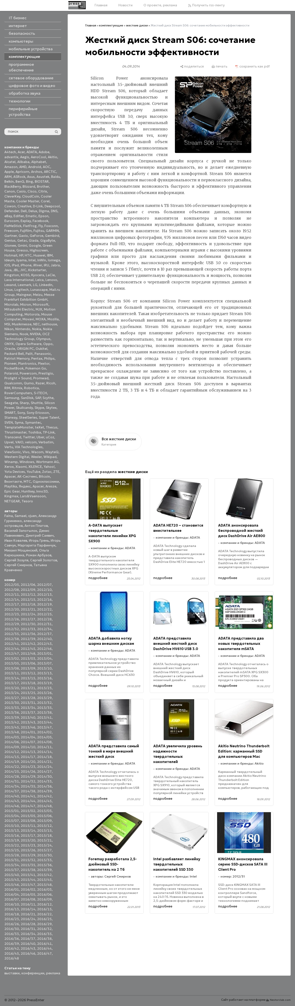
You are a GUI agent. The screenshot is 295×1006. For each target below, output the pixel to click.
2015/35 (28, 865)
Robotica (31, 388)
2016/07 (11, 899)
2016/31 (28, 929)
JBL (16, 270)
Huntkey (28, 491)
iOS (7, 265)
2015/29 (28, 855)
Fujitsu (38, 231)
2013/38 (44, 712)
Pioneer (10, 363)
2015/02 (28, 811)
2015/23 (28, 845)
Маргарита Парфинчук (36, 545)
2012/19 (44, 604)
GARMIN (52, 231)
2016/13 (11, 909)
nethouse (49, 324)
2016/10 (11, 904)
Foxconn (51, 226)
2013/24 (11, 693)
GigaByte (47, 240)
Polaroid (11, 373)
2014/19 (11, 762)
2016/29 (44, 924)
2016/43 (28, 948)
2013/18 (28, 683)
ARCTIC (50, 172)
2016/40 (28, 944)
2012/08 (11, 590)
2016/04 (11, 894)
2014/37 (11, 791)
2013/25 (28, 693)
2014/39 (44, 791)
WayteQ (52, 452)
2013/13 (44, 673)
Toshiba (34, 432)
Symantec (33, 422)
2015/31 (11, 860)
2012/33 (28, 629)
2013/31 (28, 703)
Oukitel (41, 349)
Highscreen (39, 250)
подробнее (97, 578)
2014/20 (28, 762)
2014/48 (44, 806)
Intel (32, 260)
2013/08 (11, 668)
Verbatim (45, 442)
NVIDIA (35, 334)
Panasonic (43, 354)
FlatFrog (30, 226)
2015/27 (44, 850)
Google (35, 245)
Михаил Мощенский (20, 550)
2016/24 (28, 919)
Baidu (55, 177)
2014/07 (28, 742)
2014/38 (28, 791)
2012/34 (44, 629)
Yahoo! (49, 467)
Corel (45, 201)
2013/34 (28, 708)
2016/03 (44, 889)
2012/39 (28, 639)
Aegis (24, 157)
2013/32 (44, 703)
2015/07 (11, 821)
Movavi (28, 319)
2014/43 (11, 801)
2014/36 (44, 786)
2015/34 (11, 865)
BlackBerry (12, 186)
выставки (12, 973)
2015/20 (28, 840)
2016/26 (11, 924)
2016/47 (44, 953)
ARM (8, 177)
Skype (39, 408)
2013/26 (44, 693)
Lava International (19, 280)
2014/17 (28, 757)
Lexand (10, 285)
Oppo (48, 344)
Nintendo (22, 329)
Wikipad (50, 457)
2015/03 (44, 811)
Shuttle (37, 403)
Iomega (54, 260)
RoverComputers (18, 393)
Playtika (10, 486)
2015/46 (11, 885)
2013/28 (28, 698)
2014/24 (44, 767)
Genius (10, 240)
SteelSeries (28, 417)
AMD (22, 167)
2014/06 (11, 742)
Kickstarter (37, 270)
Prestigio (45, 373)
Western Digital (16, 457)
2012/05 (11, 585)
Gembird (52, 236)
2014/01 (28, 732)
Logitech (21, 290)
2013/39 (11, 717)
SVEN (8, 422)
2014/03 (11, 737)
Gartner (10, 236)
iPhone (26, 265)
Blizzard (28, 186)
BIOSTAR (42, 181)
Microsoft (40, 304)
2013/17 (11, 683)
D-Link (38, 206)
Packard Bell (14, 354)
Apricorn (22, 172)
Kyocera (37, 275)
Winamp (11, 462)
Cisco (32, 191)
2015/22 (11, 845)
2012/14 (11, 599)
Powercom (28, 373)
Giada (33, 240)
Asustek (42, 177)
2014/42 (44, 796)
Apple (9, 172)
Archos (36, 172)
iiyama (21, 260)
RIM (7, 388)
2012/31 (44, 624)
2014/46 (11, 806)
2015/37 (11, 870)
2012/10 (44, 590)
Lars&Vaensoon (33, 496)
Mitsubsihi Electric (19, 309)
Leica (39, 280)
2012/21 (28, 609)
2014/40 (11, 796)
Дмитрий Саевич (40, 535)
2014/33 (44, 781)
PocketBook (14, 368)
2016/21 (28, 914)
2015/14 (28, 830)
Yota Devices (14, 472)
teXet (39, 427)
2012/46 (44, 649)
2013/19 (44, 683)
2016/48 (11, 958)
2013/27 (11, 698)
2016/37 (28, 939)
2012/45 (28, 649)
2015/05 (28, 816)
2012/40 (44, 639)
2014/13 (28, 752)
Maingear (23, 295)
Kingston (11, 275)
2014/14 (44, 752)
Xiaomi (21, 467)
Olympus (43, 339)
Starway (10, 417)
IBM (50, 255)
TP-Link (49, 432)
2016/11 (28, 904)
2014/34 (11, 786)
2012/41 (11, 644)
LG (35, 285)
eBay (8, 216)
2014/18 (44, 757)
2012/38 (11, 639)
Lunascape (39, 290)
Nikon (9, 329)
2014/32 (28, 781)
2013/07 (44, 663)
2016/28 (28, 924)
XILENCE (35, 467)
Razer (40, 383)
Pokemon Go (35, 368)
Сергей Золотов (43, 560)
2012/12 (28, 594)
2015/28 (11, 855)
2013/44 (44, 722)
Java (8, 270)
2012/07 (44, 585)
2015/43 (11, 880)
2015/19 (11, 840)
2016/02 (28, 889)
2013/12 (28, 673)
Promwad (40, 378)
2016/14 (28, 909)
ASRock (19, 177)
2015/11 (28, 826)
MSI (7, 324)
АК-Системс (27, 476)
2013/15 (28, 678)
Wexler (36, 457)
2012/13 (44, 594)
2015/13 (11, 830)
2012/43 (44, 644)
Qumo (29, 383)
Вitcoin (44, 476)
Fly (40, 226)
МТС (27, 481)
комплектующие (111, 25)
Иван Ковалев (15, 540)
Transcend (12, 437)
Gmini (22, 245)
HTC (28, 255)
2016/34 (28, 934)
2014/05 (44, 737)
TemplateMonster (18, 427)
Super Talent (49, 417)
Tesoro (27, 501)
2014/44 (28, 801)
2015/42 (44, 875)
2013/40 (28, 717)
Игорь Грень (39, 540)
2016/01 (11, 889)
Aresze (50, 486)
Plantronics (27, 363)
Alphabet (38, 162)
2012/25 (44, 614)
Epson (43, 216)
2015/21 (44, 840)
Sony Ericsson (38, 413)
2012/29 (11, 624)
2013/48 (11, 732)
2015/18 (44, 835)
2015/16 (11, 835)
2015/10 (11, 826)
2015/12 (44, 826)
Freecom (11, 231)
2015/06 (44, 816)
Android (34, 167)
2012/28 (44, 619)
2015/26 (28, 850)
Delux (32, 211)
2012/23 (11, 614)
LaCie (50, 275)
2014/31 (11, 781)
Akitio (52, 157)
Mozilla (53, 319)
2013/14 (11, 678)
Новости (125, 5)
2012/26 (11, 619)
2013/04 (44, 658)
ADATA (31, 152)
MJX (39, 309)
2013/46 (28, 727)
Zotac (47, 472)
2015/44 (28, 880)
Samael (20, 516)
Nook (24, 334)
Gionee (10, 245)
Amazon (10, 167)
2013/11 (11, 673)
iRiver (37, 265)
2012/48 (28, 653)
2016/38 (44, 939)
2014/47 (28, 806)
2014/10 (28, 747)
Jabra (55, 265)
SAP (38, 398)
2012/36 (28, 634)
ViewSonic (12, 452)
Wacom (37, 452)
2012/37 (44, 634)
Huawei (39, 255)
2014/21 (44, 762)
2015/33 (44, 860)
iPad (15, 265)
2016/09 (44, 899)
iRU (46, 265)
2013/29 (44, 698)
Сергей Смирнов (18, 565)
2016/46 (28, 953)
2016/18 (11, 914)
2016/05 (28, 894)
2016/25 (44, 919)
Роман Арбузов (38, 555)
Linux (8, 290)
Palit (29, 354)
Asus (31, 177)
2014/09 (11, 747)
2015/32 (28, 860)
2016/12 (44, 904)
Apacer (38, 486)
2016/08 (28, 899)
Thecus (51, 427)
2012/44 (11, 649)
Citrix (42, 191)
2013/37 (28, 712)
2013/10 (44, 668)
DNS (54, 211)
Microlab (11, 304)
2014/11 (44, 747)
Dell (24, 211)
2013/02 (11, 658)
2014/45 (44, 801)
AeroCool (38, 157)
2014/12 (11, 752)
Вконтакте (13, 481)
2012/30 (28, 624)
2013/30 (11, 703)
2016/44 (44, 948)
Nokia (36, 329)
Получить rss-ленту (208, 5)
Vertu (8, 447)
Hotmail (10, 255)
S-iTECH (40, 393)
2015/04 (11, 816)
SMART (10, 413)
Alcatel (10, 162)
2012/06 (28, 585)
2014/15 (11, 757)
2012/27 (28, 619)
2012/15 (28, 599)
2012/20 (11, 609)
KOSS (25, 275)
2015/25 (11, 850)
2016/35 (44, 934)
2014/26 (28, 771)
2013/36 (11, 712)
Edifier (19, 216)
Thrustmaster (15, 432)
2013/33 (11, 708)
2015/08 (28, 821)
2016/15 (44, 909)
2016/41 (44, 944)
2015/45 (44, 880)
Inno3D (42, 491)
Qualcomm (13, 383)
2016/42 (11, 948)
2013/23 (44, 688)
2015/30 (44, 855)
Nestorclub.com (280, 999)
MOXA (41, 319)
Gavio (23, 236)
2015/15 (44, 830)
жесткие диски (137, 25)
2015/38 (28, 870)
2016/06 (44, 894)
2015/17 (28, 835)
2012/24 (28, 614)
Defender (11, 211)
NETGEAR (12, 501)
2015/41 (28, 875)
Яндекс (25, 486)
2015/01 (11, 811)
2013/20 (11, 688)
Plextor (43, 363)
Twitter (29, 437)
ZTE (56, 472)
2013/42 (11, 722)
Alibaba (23, 162)
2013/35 (44, 708)
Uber (40, 437)
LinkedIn (45, 285)
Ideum (9, 260)
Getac (22, 240)
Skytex (51, 408)
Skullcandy (24, 408)
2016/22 (44, 914)
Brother (43, 186)
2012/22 (44, 609)
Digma (44, 211)
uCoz (50, 437)
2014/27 (44, 771)
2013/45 (11, 727)
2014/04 (28, 737)
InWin (41, 260)
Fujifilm (26, 231)
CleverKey (12, 196)
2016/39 (11, 944)
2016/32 (44, 929)
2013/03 (28, 658)
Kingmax (11, 496)
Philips (49, 358)
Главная (101, 5)
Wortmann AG (47, 462)
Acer (21, 152)
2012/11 (11, 594)
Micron (25, 304)
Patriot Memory (16, 358)
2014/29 (28, 776)
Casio (21, 191)
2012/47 (11, 653)
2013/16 (44, 678)
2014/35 (28, 786)
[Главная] (77, 5)
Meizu (37, 295)
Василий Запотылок (20, 531)
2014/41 (28, 796)
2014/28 (11, 776)
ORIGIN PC (25, 349)
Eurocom (11, 221)
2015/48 (44, 885)
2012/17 (11, 604)
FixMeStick (12, 226)
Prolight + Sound (17, 378)
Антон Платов (36, 526)
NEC (36, 324)
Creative (24, 206)
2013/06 (28, 663)
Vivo (25, 452)
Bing (29, 181)
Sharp (24, 403)
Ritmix (17, 388)
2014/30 (44, 776)
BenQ (20, 181)
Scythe (48, 398)
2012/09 (28, 590)
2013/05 (11, 663)
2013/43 (28, 722)
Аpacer (10, 476)
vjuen (32, 516)
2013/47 (44, 727)
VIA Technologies (29, 447)
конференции (32, 973)
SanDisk (27, 398)
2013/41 (44, 717)
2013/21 (28, 688)
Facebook (40, 221)
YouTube (33, 472)
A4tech (10, 152)
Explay (26, 221)
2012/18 (28, 604)
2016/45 (11, 953)
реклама (53, 973)
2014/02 (44, 732)
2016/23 (11, 919)
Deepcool (52, 206)
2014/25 (11, 771)
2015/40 (11, 875)
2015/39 (44, 870)
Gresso (22, 250)
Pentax (36, 358)
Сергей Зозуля (16, 560)
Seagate (11, 403)
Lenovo (51, 280)
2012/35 (11, 634)
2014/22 (11, 767)
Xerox (9, 467)
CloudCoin (30, 196)
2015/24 (44, 845)
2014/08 (44, 742)
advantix (11, 157)
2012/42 (28, 644)
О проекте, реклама (160, 5)
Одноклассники (46, 481)
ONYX (9, 344)
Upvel (9, 442)
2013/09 (28, 668)
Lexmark (24, 285)
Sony (21, 413)
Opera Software (28, 344)
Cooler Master (27, 201)
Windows (26, 462)
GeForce (36, 236)
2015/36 (44, 865)
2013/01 (44, 653)
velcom (31, 442)
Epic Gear (12, 491)
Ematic (31, 216)
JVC (23, 270)
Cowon (10, 206)
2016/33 (11, 934)
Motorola (32, 314)
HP (21, 255)
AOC (46, 167)
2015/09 (44, 821)
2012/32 (11, 629)
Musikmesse (21, 324)
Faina (8, 516)
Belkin (9, 181)
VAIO (19, 442)
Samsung (11, 398)
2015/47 (28, 885)
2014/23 (28, 767)
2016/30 (11, 929)
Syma (19, 422)
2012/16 (44, 599)
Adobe (44, 152)
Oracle (9, 349)
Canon (9, 191)
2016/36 (11, 939)
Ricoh (50, 383)
